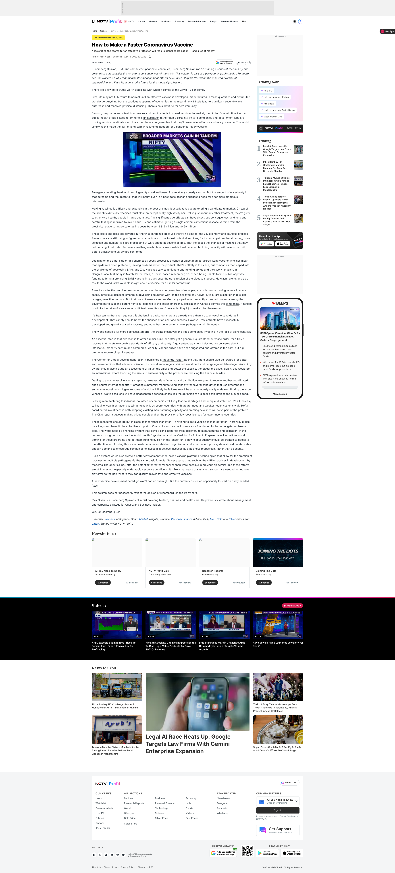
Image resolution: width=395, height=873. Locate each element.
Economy (179, 21)
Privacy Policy (128, 867)
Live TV (130, 21)
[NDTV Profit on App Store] (291, 852)
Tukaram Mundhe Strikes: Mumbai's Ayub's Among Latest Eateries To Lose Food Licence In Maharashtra (115, 750)
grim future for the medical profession (157, 82)
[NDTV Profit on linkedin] (111, 854)
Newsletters (224, 798)
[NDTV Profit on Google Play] (267, 852)
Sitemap (142, 867)
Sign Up (278, 810)
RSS (151, 867)
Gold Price (130, 818)
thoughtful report (172, 359)
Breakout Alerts (104, 808)
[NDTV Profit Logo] (108, 783)
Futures (100, 818)
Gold (219, 519)
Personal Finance (229, 21)
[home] (109, 19)
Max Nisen (105, 56)
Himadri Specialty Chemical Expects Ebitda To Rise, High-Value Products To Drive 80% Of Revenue (171, 646)
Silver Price (161, 818)
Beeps (213, 21)
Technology (161, 808)
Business (166, 21)
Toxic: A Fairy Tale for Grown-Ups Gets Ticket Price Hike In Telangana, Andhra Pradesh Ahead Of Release (275, 707)
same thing (232, 303)
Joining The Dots (266, 570)
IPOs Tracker (103, 827)
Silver (232, 519)
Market (143, 519)
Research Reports (197, 21)
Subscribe (103, 582)
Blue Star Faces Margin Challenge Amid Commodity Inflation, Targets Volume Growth (222, 646)
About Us (96, 867)
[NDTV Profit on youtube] (117, 854)
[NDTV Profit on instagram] (106, 854)
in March (128, 274)
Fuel (212, 519)
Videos (190, 813)
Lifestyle (129, 813)
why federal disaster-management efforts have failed (149, 78)
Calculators (130, 823)
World (127, 808)
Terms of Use (110, 867)
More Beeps (279, 394)
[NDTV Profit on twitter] (100, 854)
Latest (141, 21)
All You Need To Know (108, 570)
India (188, 803)
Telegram (222, 803)
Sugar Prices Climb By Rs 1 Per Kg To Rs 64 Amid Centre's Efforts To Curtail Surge (277, 749)
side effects (177, 217)
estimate (157, 222)
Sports (189, 808)
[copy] (250, 62)
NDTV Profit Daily (159, 570)
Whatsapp (222, 813)
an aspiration (151, 117)
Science (159, 813)
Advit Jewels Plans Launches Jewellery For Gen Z (278, 644)
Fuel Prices (192, 818)
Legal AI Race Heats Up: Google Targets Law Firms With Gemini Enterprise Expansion (188, 743)
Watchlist (101, 803)
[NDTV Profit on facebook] (94, 854)
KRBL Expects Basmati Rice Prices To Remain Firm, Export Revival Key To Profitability (114, 646)
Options (100, 823)
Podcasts (222, 808)
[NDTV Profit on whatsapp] (123, 854)
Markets (153, 21)
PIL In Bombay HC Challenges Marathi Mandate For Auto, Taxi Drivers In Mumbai (115, 706)
